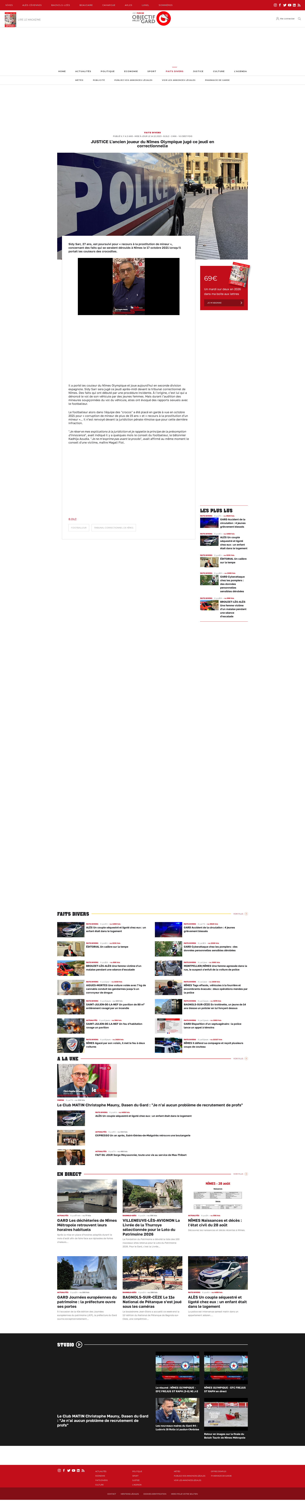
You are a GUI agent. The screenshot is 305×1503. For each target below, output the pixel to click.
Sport (151, 71)
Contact (111, 1494)
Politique (108, 71)
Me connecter (287, 18)
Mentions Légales (130, 1494)
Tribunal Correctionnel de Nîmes (113, 528)
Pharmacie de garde (217, 80)
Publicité (99, 80)
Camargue (108, 5)
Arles (128, 5)
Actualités (83, 71)
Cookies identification (154, 1494)
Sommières (166, 5)
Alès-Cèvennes (32, 5)
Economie (131, 71)
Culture (219, 71)
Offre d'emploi (218, 1471)
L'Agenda (240, 71)
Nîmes (9, 5)
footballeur (79, 528)
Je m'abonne (214, 303)
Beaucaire (86, 5)
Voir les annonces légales (179, 80)
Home (62, 71)
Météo (79, 80)
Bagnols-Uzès (60, 5)
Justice (198, 71)
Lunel (145, 5)
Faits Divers (174, 71)
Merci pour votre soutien (184, 1494)
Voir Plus (238, 914)
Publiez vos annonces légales (133, 80)
